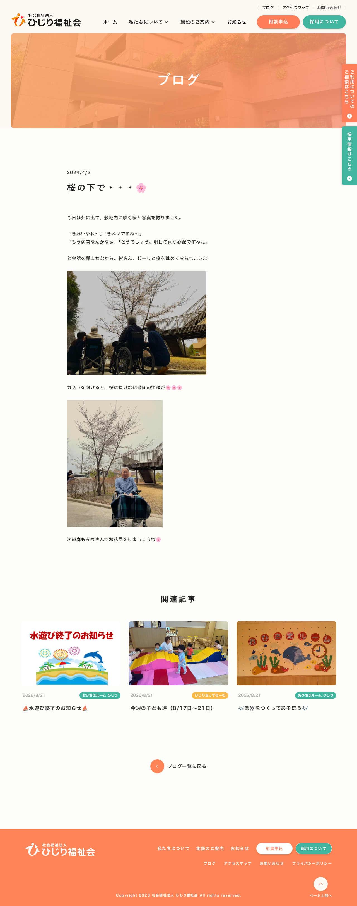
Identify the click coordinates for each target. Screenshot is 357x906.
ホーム (110, 22)
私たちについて (174, 848)
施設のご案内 (210, 848)
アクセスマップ (295, 8)
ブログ (268, 8)
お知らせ (237, 22)
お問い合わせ (329, 8)
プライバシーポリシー (312, 863)
